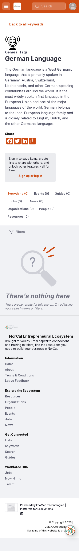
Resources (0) (18, 216)
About (9, 369)
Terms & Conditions (19, 375)
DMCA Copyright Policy (59, 526)
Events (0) (41, 193)
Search (10, 451)
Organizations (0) (21, 209)
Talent (10, 484)
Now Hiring (13, 478)
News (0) (36, 201)
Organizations (15, 402)
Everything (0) (18, 193)
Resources (13, 396)
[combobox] (49, 6)
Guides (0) (62, 193)
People (10, 408)
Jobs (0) (15, 201)
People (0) (47, 209)
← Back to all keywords (24, 24)
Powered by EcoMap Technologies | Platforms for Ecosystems (43, 506)
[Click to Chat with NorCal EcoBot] (70, 530)
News (9, 425)
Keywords (12, 446)
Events (10, 413)
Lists (8, 440)
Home (9, 364)
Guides (10, 457)
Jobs (8, 419)
